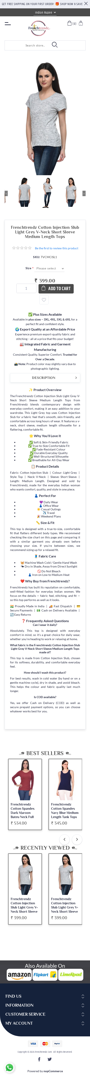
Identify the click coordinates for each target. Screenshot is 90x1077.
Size (29, 268)
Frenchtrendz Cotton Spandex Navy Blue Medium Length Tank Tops (64, 811)
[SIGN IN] (81, 24)
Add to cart (59, 288)
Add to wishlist (44, 299)
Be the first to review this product (56, 248)
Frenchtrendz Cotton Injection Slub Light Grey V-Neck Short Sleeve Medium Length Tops (24, 909)
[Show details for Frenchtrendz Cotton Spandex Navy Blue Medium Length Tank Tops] (65, 779)
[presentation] (64, 839)
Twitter (50, 1060)
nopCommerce (53, 1071)
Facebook (40, 1060)
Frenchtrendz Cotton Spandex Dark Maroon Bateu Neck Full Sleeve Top (23, 813)
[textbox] (26, 45)
